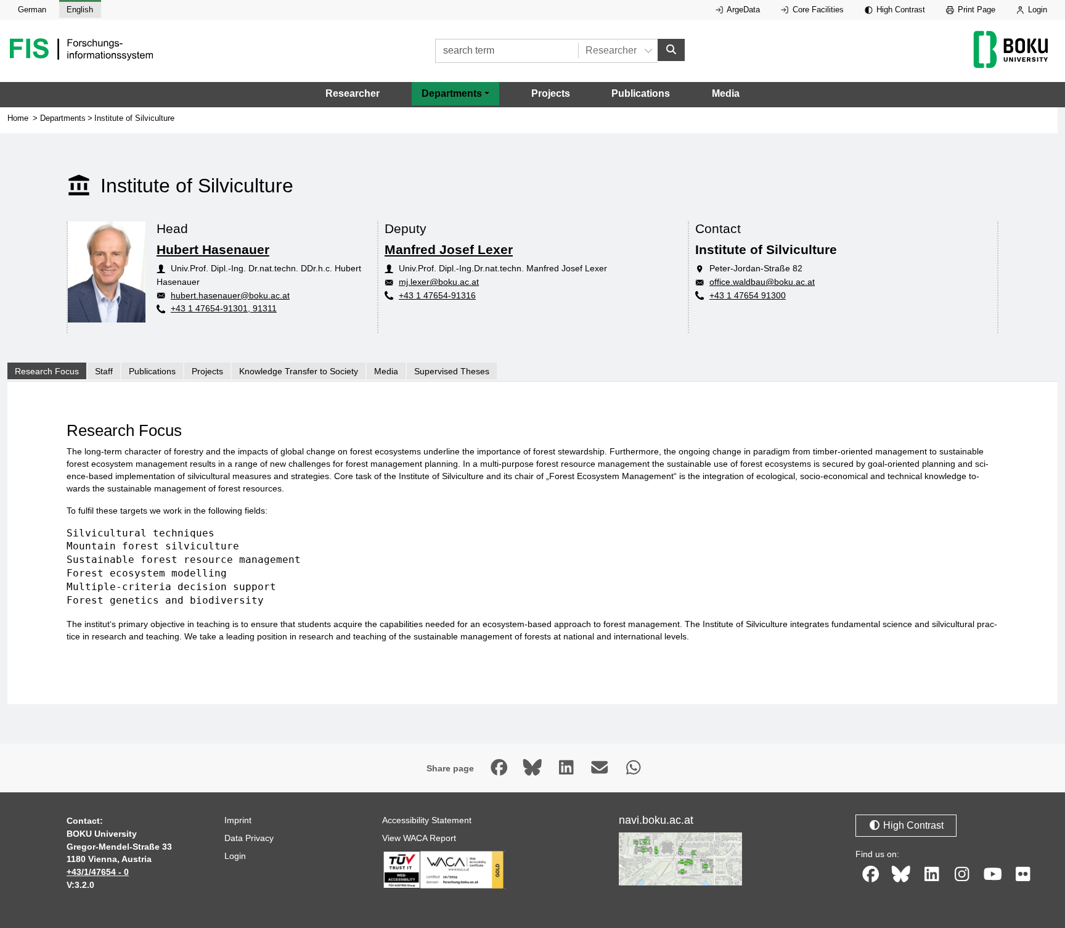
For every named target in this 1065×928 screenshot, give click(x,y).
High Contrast (899, 9)
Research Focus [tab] (47, 371)
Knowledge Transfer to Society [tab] (298, 371)
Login (1036, 9)
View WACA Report (419, 838)
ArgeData (742, 9)
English (80, 9)
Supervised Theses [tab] (451, 371)
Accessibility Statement (426, 820)
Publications (640, 93)
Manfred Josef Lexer (449, 249)
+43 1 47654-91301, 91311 (224, 308)
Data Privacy (249, 838)
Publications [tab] (152, 371)
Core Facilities (817, 9)
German (32, 9)
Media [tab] (386, 371)
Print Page (975, 9)
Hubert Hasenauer (213, 249)
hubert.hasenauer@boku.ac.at (230, 295)
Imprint (237, 820)
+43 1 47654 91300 (747, 295)
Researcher (352, 93)
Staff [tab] (104, 371)
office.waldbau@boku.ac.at (762, 282)
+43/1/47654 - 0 (98, 872)
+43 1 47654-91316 (437, 295)
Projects (550, 93)
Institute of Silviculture (134, 118)
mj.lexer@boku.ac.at (439, 282)
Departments (63, 118)
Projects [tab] (207, 371)
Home (17, 118)
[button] (455, 93)
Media (726, 93)
